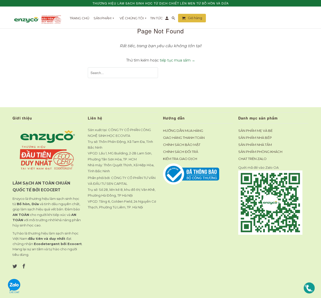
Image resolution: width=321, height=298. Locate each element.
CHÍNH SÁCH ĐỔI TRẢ (180, 152)
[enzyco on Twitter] (15, 266)
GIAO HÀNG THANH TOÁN (184, 138)
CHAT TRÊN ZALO (252, 159)
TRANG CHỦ (79, 18)
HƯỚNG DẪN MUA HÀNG (183, 131)
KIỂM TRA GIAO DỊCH (180, 159)
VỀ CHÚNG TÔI (133, 18)
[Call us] (309, 292)
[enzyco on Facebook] (24, 266)
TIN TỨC (156, 18)
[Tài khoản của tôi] (167, 19)
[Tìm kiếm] (174, 19)
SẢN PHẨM (104, 18)
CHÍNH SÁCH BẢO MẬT (181, 145)
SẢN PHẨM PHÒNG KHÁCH (260, 152)
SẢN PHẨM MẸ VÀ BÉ (255, 131)
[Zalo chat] (14, 292)
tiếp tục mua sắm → (177, 60)
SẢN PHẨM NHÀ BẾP (255, 138)
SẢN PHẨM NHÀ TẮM (255, 145)
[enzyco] (38, 19)
